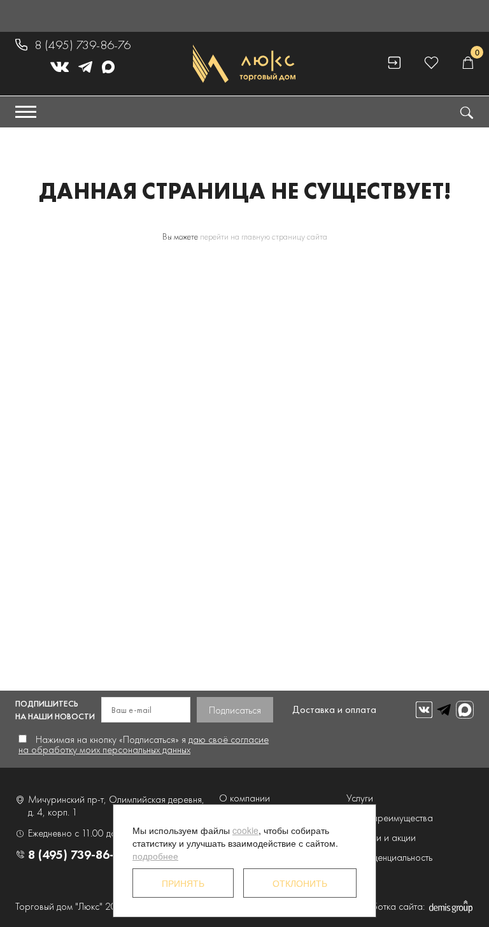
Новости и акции (381, 837)
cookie (245, 830)
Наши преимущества (389, 817)
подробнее (155, 855)
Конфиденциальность (389, 857)
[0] (468, 63)
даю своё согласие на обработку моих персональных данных (143, 744)
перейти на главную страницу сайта (263, 236)
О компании (244, 798)
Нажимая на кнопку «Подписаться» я (143, 744)
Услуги (359, 798)
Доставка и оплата (334, 709)
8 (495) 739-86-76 (82, 44)
